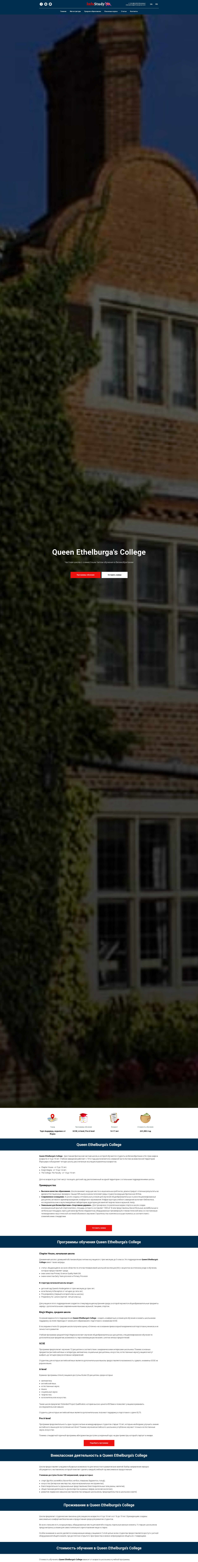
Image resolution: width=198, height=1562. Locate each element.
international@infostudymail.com (136, 5)
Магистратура (75, 11)
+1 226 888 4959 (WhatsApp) (137, 3)
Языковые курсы (111, 11)
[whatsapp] (50, 4)
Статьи (124, 11)
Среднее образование (92, 11)
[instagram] (45, 4)
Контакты (134, 11)
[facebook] (41, 4)
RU (157, 4)
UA (151, 4)
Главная (63, 11)
